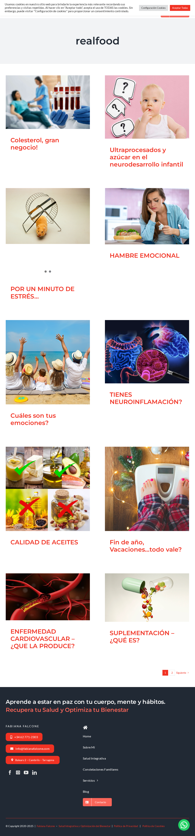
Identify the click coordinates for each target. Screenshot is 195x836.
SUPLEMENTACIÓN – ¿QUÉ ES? (142, 587)
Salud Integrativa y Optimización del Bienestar (85, 826)
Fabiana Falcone (46, 826)
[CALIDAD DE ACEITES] (48, 489)
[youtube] (26, 772)
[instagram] (18, 772)
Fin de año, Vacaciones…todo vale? (142, 478)
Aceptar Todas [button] (180, 7)
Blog (15, 110)
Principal (58, 110)
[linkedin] (34, 772)
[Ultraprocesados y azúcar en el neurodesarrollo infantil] (147, 107)
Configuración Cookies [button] (153, 7)
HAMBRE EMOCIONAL (142, 209)
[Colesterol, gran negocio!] (48, 102)
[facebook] (10, 772)
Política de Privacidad (126, 826)
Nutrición (47, 110)
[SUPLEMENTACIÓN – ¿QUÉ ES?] (147, 597)
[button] (184, 825)
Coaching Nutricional (30, 110)
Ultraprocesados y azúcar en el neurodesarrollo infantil (142, 93)
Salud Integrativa (73, 110)
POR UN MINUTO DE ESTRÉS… (42, 292)
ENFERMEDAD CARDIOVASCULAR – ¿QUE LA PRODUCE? (43, 583)
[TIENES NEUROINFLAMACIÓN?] (147, 351)
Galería (52, 95)
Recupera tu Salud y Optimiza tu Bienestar (67, 709)
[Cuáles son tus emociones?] (48, 362)
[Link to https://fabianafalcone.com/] (85, 728)
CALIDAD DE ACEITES (43, 482)
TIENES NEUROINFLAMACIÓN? (142, 341)
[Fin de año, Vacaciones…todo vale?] (147, 489)
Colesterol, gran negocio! (43, 95)
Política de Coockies (153, 826)
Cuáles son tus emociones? (43, 352)
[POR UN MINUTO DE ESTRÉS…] (48, 216)
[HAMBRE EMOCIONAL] (147, 216)
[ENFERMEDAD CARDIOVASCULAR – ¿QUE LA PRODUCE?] (48, 596)
